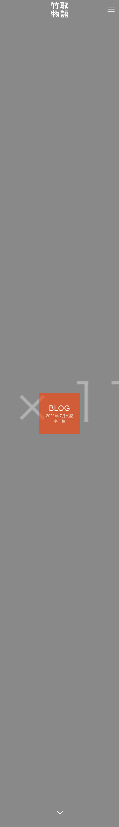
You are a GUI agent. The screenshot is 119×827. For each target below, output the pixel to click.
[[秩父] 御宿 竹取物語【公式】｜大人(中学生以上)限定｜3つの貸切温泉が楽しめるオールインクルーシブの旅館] (59, 9)
